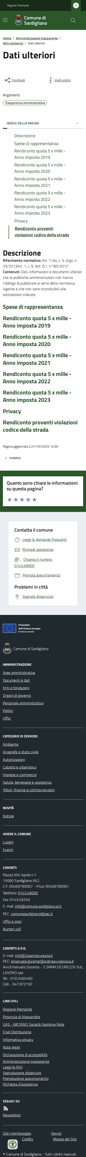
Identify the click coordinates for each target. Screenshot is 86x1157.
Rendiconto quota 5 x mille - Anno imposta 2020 (37, 340)
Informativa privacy (18, 1039)
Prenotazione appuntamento (25, 1078)
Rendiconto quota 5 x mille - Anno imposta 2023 (37, 396)
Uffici (7, 718)
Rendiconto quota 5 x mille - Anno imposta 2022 (37, 377)
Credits (27, 1139)
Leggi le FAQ (13, 1067)
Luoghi (8, 842)
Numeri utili (12, 929)
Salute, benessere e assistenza (27, 782)
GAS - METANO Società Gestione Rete (33, 1024)
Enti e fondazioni (16, 688)
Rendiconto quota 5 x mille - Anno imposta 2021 (37, 358)
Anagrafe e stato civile (20, 752)
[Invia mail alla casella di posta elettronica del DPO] (34, 955)
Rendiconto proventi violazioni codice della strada (40, 426)
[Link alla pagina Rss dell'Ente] (6, 1108)
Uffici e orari (12, 921)
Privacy (12, 411)
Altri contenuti (13, 43)
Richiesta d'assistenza (20, 1084)
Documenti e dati (16, 680)
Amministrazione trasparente (37, 38)
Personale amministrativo (23, 703)
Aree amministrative (19, 672)
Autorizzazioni (14, 759)
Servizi (56, 1133)
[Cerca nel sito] (71, 20)
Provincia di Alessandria (21, 1017)
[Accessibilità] (12, 1144)
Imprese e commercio (20, 775)
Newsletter (12, 1115)
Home (7, 38)
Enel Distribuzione (17, 1032)
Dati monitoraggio (17, 1133)
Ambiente (10, 744)
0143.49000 (28, 893)
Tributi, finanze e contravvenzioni (29, 790)
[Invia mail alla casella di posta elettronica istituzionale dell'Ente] (38, 906)
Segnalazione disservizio (22, 1073)
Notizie (8, 816)
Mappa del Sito (65, 1139)
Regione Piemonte (18, 5)
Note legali (11, 1047)
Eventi (8, 850)
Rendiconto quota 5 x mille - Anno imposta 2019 (37, 321)
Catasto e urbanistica (19, 767)
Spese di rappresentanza (33, 306)
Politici (8, 710)
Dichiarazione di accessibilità (25, 1055)
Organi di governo (17, 695)
